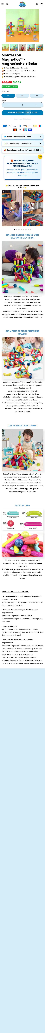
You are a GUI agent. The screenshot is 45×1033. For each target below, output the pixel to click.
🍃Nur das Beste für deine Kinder (22, 143)
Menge (4, 100)
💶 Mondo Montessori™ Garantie (22, 137)
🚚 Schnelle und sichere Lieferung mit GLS (22, 150)
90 (22, 96)
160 (36, 96)
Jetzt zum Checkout (22, 119)
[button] (2, 4)
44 (8, 96)
